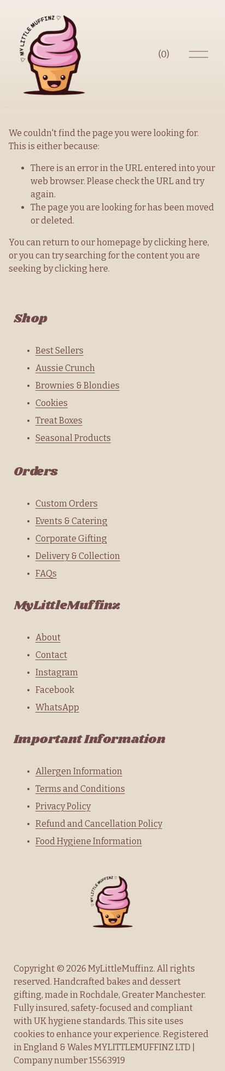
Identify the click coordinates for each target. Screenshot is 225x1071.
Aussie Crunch (65, 368)
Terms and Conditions (80, 789)
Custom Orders (66, 503)
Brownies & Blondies (77, 385)
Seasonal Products (73, 438)
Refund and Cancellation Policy (98, 824)
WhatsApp (57, 707)
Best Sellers (59, 350)
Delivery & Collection (77, 556)
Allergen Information (78, 771)
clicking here (181, 242)
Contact (51, 655)
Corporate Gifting (71, 538)
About (48, 637)
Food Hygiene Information (88, 841)
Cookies (51, 403)
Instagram (56, 672)
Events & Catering (71, 521)
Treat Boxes (58, 420)
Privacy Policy (63, 806)
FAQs (46, 573)
